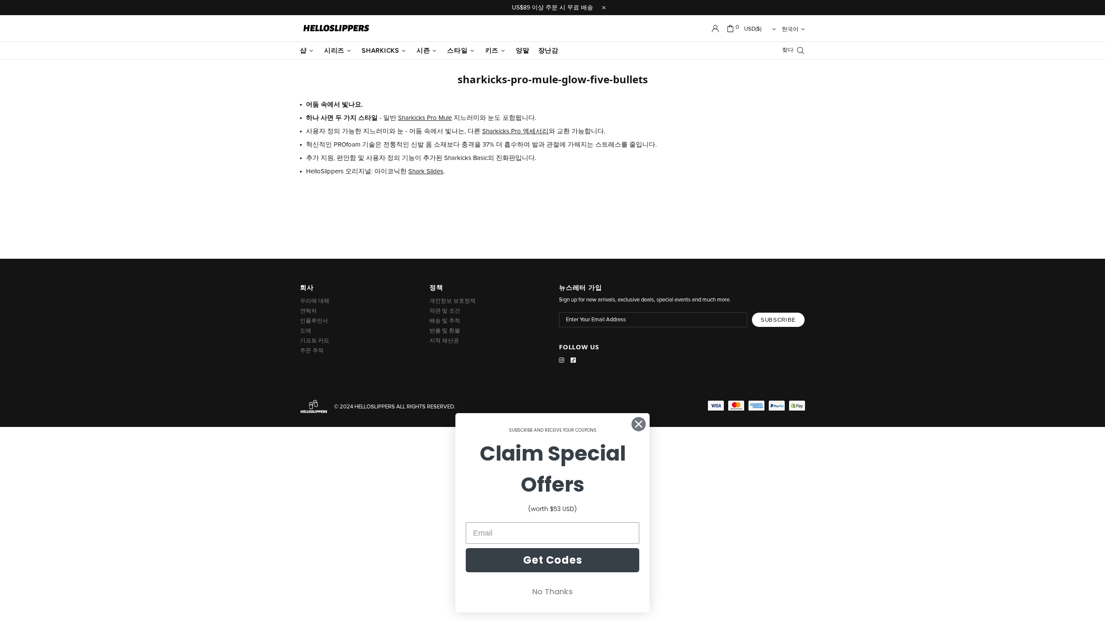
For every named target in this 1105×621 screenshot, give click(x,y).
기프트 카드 (314, 341)
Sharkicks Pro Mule (425, 118)
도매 (305, 331)
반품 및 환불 (444, 331)
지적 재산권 (444, 341)
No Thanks (552, 591)
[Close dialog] (638, 424)
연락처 (308, 311)
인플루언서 (314, 321)
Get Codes (552, 560)
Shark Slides (425, 171)
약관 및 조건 (444, 311)
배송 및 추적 (444, 321)
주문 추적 (312, 351)
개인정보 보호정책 (452, 301)
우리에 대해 (314, 301)
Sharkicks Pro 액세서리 (515, 131)
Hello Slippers (336, 28)
